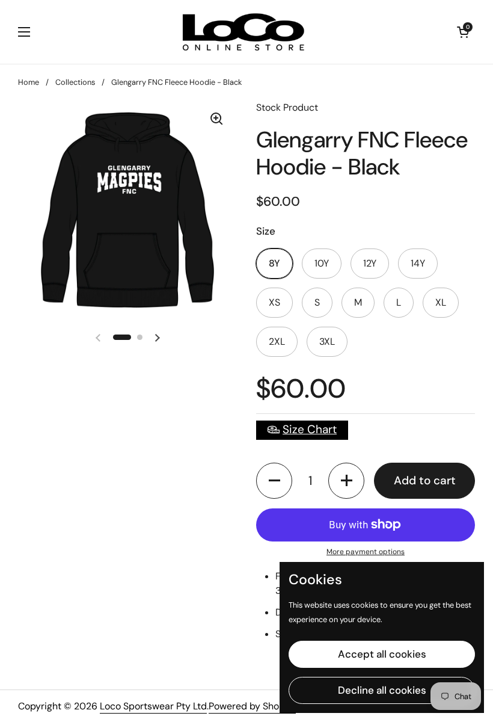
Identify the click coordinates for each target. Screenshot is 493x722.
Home (28, 82)
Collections (75, 82)
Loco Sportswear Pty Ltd (153, 706)
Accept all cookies (382, 654)
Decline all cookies (382, 690)
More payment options (365, 552)
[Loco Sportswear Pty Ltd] (243, 32)
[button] (274, 481)
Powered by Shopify (252, 706)
